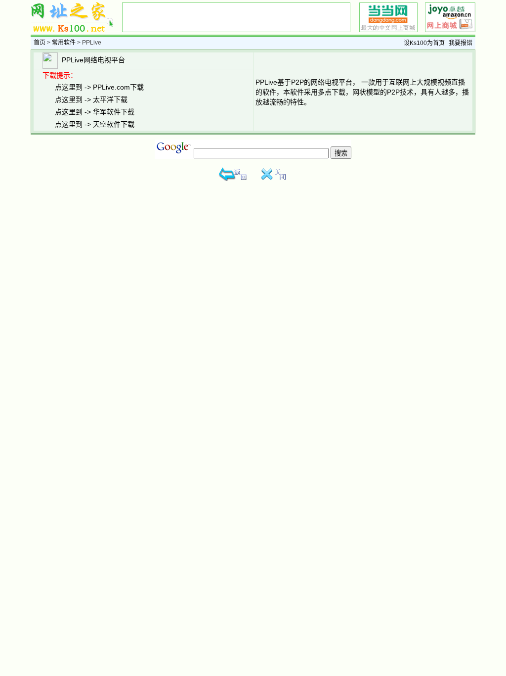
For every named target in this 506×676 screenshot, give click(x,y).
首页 (39, 42)
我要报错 (460, 43)
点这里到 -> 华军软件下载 (94, 112)
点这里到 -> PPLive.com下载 (99, 87)
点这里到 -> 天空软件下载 (94, 124)
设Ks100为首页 (424, 43)
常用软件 (64, 42)
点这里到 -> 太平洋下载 (91, 99)
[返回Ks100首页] (233, 179)
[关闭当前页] (273, 179)
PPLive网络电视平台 (91, 60)
